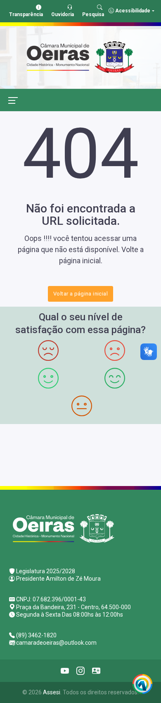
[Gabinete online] (96, 671)
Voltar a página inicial (80, 294)
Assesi (51, 692)
